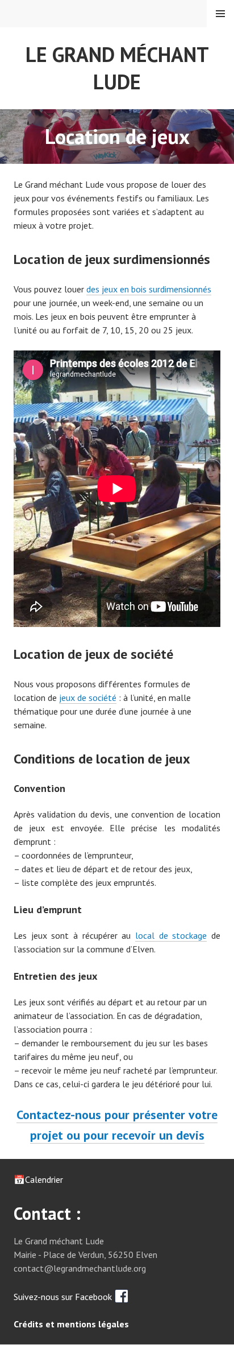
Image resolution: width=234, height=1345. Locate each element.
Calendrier (44, 1179)
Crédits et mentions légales (71, 1324)
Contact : (47, 1213)
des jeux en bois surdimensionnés (148, 289)
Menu (220, 13)
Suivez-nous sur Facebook (64, 1296)
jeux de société (87, 697)
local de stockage (171, 935)
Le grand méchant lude (117, 68)
